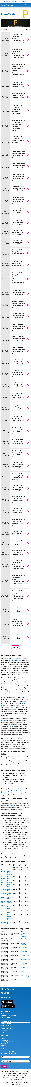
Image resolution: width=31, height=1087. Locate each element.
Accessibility (4, 1043)
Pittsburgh (12, 727)
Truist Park (8, 911)
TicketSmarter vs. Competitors (9, 1027)
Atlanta (3, 911)
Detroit (3, 897)
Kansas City (3, 902)
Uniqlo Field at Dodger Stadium (9, 872)
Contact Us (4, 1014)
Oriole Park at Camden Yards (9, 917)
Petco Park (9, 877)
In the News (4, 1030)
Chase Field (9, 923)
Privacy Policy (4, 1040)
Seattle (3, 905)
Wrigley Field (9, 894)
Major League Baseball (14, 660)
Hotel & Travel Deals (6, 1028)
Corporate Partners (6, 1023)
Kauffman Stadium (10, 902)
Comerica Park (25, 959)
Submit (4, 1066)
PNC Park (4, 720)
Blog (2, 1032)
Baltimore (4, 915)
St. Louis (3, 881)
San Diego (3, 877)
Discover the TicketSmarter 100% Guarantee (15, 1)
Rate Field (8, 890)
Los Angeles (3, 870)
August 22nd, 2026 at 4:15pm (15, 791)
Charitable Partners (6, 1025)
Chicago (3, 889)
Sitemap (3, 1045)
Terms (3, 1038)
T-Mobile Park (9, 906)
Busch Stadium (9, 881)
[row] (15, 39)
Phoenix (3, 922)
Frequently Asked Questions (8, 1015)
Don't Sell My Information (7, 1042)
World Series (13, 805)
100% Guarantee (5, 1017)
